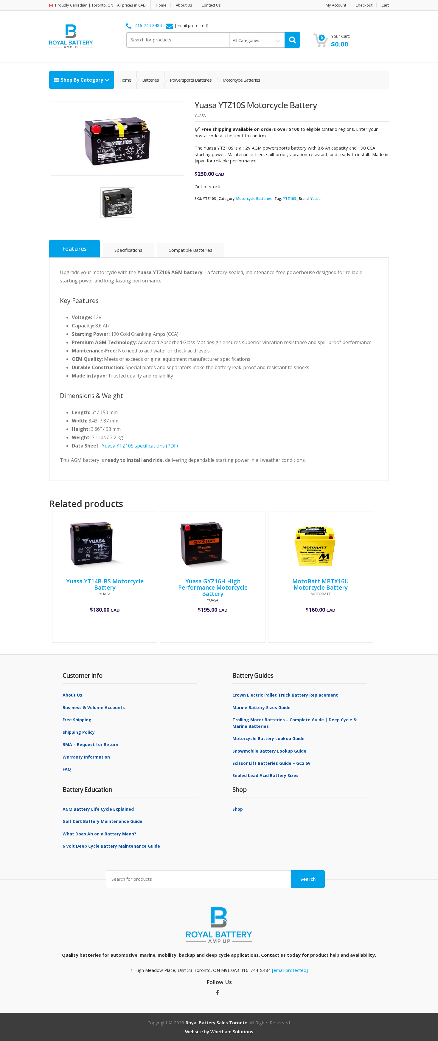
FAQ (67, 769)
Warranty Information (86, 757)
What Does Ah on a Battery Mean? (99, 834)
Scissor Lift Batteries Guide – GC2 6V (271, 763)
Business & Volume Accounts (94, 707)
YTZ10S (289, 198)
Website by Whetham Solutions (219, 1031)
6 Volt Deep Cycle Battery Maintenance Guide (111, 846)
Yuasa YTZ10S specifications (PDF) (140, 445)
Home (161, 5)
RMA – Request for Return (90, 744)
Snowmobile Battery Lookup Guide (269, 751)
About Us (184, 5)
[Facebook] (217, 993)
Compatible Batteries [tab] (190, 250)
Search (308, 879)
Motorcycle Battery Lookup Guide (268, 738)
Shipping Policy (79, 732)
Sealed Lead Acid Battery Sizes (265, 775)
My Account (336, 5)
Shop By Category (82, 80)
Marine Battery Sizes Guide (261, 707)
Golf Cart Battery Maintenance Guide (102, 821)
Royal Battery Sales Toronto (217, 1023)
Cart (385, 5)
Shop (237, 809)
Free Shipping (77, 720)
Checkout (363, 5)
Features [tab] (74, 249)
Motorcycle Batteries (254, 198)
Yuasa (315, 198)
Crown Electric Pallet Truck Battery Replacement (285, 695)
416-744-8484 (148, 25)
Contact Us (211, 5)
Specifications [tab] (128, 250)
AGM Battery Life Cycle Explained (98, 809)
